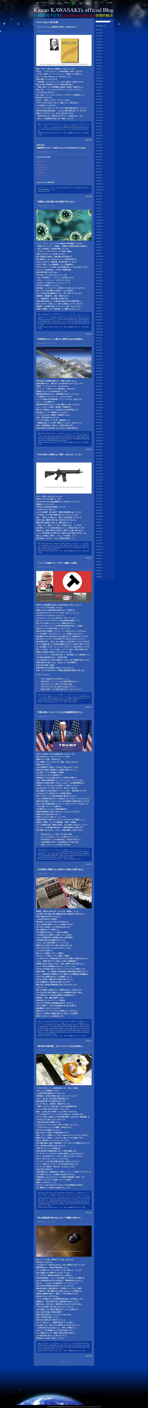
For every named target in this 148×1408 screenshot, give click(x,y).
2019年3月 (99, 211)
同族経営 (82, 1025)
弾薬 (45, 547)
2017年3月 (99, 283)
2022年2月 (99, 105)
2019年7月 (99, 199)
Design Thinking (47, 123)
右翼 (56, 853)
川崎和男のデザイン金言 (70, 187)
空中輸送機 (76, 438)
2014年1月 (99, 398)
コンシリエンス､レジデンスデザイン (78, 123)
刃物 (56, 545)
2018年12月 (99, 220)
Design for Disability (51, 3)
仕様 (53, 545)
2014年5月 (99, 386)
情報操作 (71, 319)
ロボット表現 (76, 1196)
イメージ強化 (50, 1194)
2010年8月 (99, 522)
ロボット (73, 435)
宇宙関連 (57, 437)
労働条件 (69, 1025)
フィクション (43, 1196)
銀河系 (86, 1203)
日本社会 (66, 1028)
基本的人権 (48, 319)
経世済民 (56, 323)
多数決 (67, 853)
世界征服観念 (69, 852)
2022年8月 (99, 87)
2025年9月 (99, 30)
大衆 (50, 1026)
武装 (84, 1028)
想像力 (82, 187)
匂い (59, 545)
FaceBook (44, 694)
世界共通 (47, 1198)
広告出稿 (60, 319)
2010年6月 (99, 528)
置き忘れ (60, 129)
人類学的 (58, 1198)
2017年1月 (99, 289)
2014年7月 (99, 380)
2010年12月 (99, 510)
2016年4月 (99, 317)
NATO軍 (67, 543)
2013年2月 (99, 431)
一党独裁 (63, 852)
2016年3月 (99, 320)
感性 (75, 127)
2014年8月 (99, 377)
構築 (74, 1028)
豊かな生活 (43, 440)
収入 (78, 1025)
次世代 (62, 438)
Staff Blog (66, 2)
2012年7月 (99, 453)
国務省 (53, 437)
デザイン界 (78, 125)
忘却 (72, 127)
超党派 (41, 1034)
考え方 (58, 1203)
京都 (51, 1198)
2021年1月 (99, 144)
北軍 (84, 696)
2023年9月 (99, 48)
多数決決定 (51, 698)
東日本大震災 (81, 3)
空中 (71, 438)
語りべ (50, 189)
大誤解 (59, 1026)
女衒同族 (67, 1026)
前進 (45, 437)
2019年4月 (99, 208)
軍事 (49, 440)
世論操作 (54, 318)
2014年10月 (99, 371)
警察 (39, 549)
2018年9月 (99, 229)
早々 (45, 1202)
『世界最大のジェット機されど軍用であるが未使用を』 (60, 339)
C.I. (42, 123)
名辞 (86, 1025)
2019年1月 (99, 217)
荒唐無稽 (45, 189)
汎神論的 (78, 1202)
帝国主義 (52, 1200)
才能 (86, 1026)
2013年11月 (99, 404)
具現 (48, 1025)
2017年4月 (99, 280)
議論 (79, 1032)
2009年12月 (99, 546)
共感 (52, 127)
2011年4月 (99, 498)
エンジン (69, 433)
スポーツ (67, 1023)
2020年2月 (99, 178)
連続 (51, 549)
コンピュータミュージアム (77, 1194)
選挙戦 (65, 857)
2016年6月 (99, 311)
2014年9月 (99, 374)
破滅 (73, 1030)
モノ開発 (68, 435)
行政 (73, 129)
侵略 (71, 318)
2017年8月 (99, 268)
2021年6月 (99, 129)
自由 (71, 323)
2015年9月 (99, 338)
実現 (74, 1026)
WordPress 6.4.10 (78, 1406)
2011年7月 (99, 489)
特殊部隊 (77, 547)
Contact (110, 2)
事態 (45, 1025)
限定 (87, 129)
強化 (79, 187)
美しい (65, 129)
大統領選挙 (85, 853)
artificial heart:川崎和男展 (45, 182)
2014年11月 (99, 368)
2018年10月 (99, 226)
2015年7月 (99, 344)
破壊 (70, 1030)
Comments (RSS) (96, 1406)
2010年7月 (99, 525)
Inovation (55, 123)
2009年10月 (99, 552)
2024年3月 (99, 39)
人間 (54, 1198)
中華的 (59, 318)
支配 (41, 1028)
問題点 (42, 319)
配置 (49, 1034)
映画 (48, 700)
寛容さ (56, 698)
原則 (39, 319)
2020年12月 (99, 147)
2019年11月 (99, 187)
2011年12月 (99, 474)
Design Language (59, 3)
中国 (75, 852)
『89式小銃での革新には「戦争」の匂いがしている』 (59, 454)
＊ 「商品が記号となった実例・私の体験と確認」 (54, 684)
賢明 (80, 1347)
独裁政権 (84, 321)
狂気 (78, 855)
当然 (46, 1347)
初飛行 (41, 437)
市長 (39, 1347)
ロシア (58, 852)
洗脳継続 (46, 1030)
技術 (74, 437)
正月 (65, 1202)
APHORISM (46, 191)
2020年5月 (99, 169)
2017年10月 (99, 262)
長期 (86, 323)
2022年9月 (99, 84)
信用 (81, 852)
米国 (50, 857)
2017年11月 (99, 259)
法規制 (76, 321)
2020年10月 (99, 153)
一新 (88, 1196)
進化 (61, 440)
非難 (42, 325)
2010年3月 (99, 537)
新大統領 (44, 700)
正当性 (80, 1028)
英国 (59, 857)
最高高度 (54, 438)
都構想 (84, 1347)
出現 (87, 318)
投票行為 (57, 1347)
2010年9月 (99, 519)
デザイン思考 (71, 125)
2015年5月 (99, 350)
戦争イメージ (78, 1200)
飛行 (67, 440)
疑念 (81, 855)
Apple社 (43, 850)
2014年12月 (99, 365)
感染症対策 (82, 319)
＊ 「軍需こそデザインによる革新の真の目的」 (54, 845)
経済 (41, 189)
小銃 (42, 547)
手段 (71, 437)
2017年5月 (99, 277)
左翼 (43, 855)
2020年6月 (99, 165)
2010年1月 (99, 543)
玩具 (83, 1202)
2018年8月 (99, 232)
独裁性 (80, 321)
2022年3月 (99, 102)
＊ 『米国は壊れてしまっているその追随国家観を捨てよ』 (58, 681)
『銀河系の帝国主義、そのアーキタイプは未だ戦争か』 (60, 1046)
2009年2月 (99, 576)
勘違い (45, 853)
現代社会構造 (59, 1030)
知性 (41, 857)
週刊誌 (45, 1034)
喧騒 (41, 1345)
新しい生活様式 (52, 321)
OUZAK (95, 2)
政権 (41, 321)
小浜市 (39, 855)
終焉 (85, 1030)
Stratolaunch (48, 433)
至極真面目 (52, 1032)
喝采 (62, 545)
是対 (42, 129)
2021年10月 (99, 117)
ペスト (45, 318)
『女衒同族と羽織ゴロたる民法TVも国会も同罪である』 (60, 869)
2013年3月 (99, 428)
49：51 (49, 314)
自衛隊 (83, 547)
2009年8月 (99, 558)
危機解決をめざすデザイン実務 (76, 133)
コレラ (59, 316)
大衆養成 (54, 1026)
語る (53, 189)
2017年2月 (99, 286)
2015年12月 (99, 329)
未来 (59, 438)
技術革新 (79, 127)
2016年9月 (99, 301)
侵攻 (68, 318)
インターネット (80, 314)
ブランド (84, 125)
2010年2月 (99, 540)
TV (70, 1021)
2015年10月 (99, 335)
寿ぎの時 (77, 1345)
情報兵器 (66, 319)
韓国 (69, 857)
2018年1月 (99, 253)
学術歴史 (65, 127)
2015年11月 (99, 332)
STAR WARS (60, 1193)
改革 (83, 127)
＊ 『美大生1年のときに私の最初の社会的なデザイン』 (56, 687)
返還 (84, 129)
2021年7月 (99, 126)
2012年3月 (99, 465)
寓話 (62, 187)
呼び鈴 (85, 1343)
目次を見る (89, 139)
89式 (51, 543)
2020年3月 (99, 175)
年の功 (42, 1347)
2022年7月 (99, 90)
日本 (42, 1202)
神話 (41, 1203)
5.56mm (47, 543)
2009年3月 (99, 573)
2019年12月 (99, 184)
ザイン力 (79, 694)
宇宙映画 (87, 1198)
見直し (67, 1203)
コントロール (66, 1194)
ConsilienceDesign (48, 133)
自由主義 (75, 323)
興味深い (62, 1203)
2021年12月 (99, 111)
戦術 (68, 437)
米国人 (48, 1203)
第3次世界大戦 (49, 323)
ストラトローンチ (77, 433)
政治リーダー (85, 698)
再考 (51, 1025)
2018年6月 (99, 238)
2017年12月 (99, 256)
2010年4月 (99, 534)
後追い (58, 855)
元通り (75, 318)
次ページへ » (63, 1361)
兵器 (84, 318)
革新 (39, 131)
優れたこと (47, 127)
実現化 (84, 545)
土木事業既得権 (52, 1345)
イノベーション (63, 123)
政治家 (39, 700)
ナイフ (51, 435)
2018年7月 (99, 235)
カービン (79, 543)
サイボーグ (69, 316)
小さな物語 (87, 1345)
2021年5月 (99, 132)
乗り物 (46, 545)
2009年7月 (99, 561)
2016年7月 (99, 308)
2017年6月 (99, 274)
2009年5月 (99, 567)
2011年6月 (99, 492)
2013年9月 (99, 410)
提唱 (86, 319)
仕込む (58, 187)
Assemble (46, 1021)
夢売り (47, 1026)
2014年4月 (99, 389)
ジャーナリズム (47, 1023)
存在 (83, 1198)
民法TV (41, 1030)
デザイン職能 (46, 696)
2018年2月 (99, 250)
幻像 (69, 127)
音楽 (55, 1034)
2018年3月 (99, 247)
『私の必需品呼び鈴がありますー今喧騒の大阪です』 (59, 1218)
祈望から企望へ (72, 702)
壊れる (60, 127)
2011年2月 (99, 504)
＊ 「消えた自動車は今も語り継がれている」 (53, 679)
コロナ (64, 316)
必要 (48, 547)
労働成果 (64, 1025)
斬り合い (84, 1200)
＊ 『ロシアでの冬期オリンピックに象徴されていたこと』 (58, 837)
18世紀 (43, 543)
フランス (49, 1196)
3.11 (42, 1021)
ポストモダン (67, 1343)
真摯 (67, 1030)
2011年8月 (99, 486)
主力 (62, 318)
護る (74, 1203)
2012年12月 (99, 437)
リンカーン (75, 696)
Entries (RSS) (87, 1406)
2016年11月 (99, 295)
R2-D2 (55, 1193)
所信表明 (75, 698)
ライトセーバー (62, 1196)
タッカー (85, 694)
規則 (83, 323)
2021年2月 (99, 141)
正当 (77, 1028)
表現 (80, 323)
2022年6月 (99, 93)
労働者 (74, 1025)
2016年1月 (99, 326)
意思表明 (70, 698)
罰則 (68, 323)
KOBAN (63, 543)
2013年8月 (99, 413)
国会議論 (42, 1026)
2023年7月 (99, 54)
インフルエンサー (44, 316)
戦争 (65, 437)
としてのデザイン (51, 187)
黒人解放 (75, 700)
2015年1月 (99, 362)
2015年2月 (99, 359)
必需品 (50, 1347)
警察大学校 (44, 549)
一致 (77, 435)
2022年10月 (99, 81)
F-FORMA (54, 314)
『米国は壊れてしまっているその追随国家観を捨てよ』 (60, 712)
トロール (83, 316)
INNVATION (57, 543)
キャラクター (58, 1194)
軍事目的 (53, 440)
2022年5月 (99, 96)
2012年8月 (99, 450)
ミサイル (62, 435)
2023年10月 (99, 45)
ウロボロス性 (44, 1343)
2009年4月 (99, 570)
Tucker (49, 694)
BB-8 (42, 1193)
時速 (42, 438)
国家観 (61, 853)
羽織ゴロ (43, 1032)
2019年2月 (99, 214)
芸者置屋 (58, 1032)
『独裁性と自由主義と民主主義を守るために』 (56, 202)
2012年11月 (99, 440)
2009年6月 (99, 564)
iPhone (51, 1193)
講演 (87, 547)
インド (65, 433)
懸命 (53, 1347)
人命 (50, 545)
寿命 (82, 1345)
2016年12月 (99, 292)
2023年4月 (99, 63)
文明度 (65, 855)
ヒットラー (54, 696)
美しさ (69, 129)
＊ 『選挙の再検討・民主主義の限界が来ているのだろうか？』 (59, 689)
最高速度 (49, 438)
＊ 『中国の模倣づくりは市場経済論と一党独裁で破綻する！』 (59, 839)
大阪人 (73, 1345)
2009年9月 (99, 555)
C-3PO (46, 1193)
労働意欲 (58, 1025)
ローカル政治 (74, 1343)
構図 (71, 1028)
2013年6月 (99, 419)
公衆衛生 (80, 318)
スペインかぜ (76, 316)
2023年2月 (99, 69)
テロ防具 (85, 543)
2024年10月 (99, 33)
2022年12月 (99, 75)
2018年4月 (99, 244)
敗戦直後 (57, 1028)
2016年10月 (99, 298)
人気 (78, 852)
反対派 (81, 1343)
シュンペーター (54, 125)
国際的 (65, 545)
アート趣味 (79, 1021)
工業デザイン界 (63, 698)
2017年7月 (99, 271)
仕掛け (64, 1198)
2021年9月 (99, 120)
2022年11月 (99, 78)
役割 (80, 1026)
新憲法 (62, 1028)
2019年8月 (99, 196)
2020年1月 (99, 181)
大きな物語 (60, 1345)
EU (47, 850)
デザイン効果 (63, 125)
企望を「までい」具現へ (61, 133)
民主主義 (46, 129)
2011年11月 (99, 477)
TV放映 (73, 1021)
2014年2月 (99, 395)
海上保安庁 (71, 547)
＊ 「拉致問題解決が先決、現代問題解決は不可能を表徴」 (58, 842)
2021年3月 (99, 138)
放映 (44, 1028)
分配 (54, 1025)
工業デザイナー (45, 1200)
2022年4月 (99, 99)
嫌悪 (71, 1026)
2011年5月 (99, 495)
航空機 (82, 438)
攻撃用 (83, 437)
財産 (48, 549)
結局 (52, 1203)
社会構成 (77, 1030)
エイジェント (53, 316)
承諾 (80, 698)
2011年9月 (99, 483)
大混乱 (71, 853)
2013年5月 (99, 422)
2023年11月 (99, 42)
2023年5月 (99, 60)
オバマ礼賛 (55, 850)
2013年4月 (99, 425)
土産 (77, 1198)
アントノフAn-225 (57, 433)
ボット (49, 318)
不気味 (39, 1198)
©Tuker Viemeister (42, 674)
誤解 (76, 129)
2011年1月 (99, 507)
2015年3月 (99, 356)
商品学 (56, 127)
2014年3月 (99, 392)
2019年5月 (99, 205)
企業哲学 (84, 435)
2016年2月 (99, 323)
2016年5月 (99, 314)
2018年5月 (99, 241)
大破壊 (80, 853)
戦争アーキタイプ (69, 1200)
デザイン (43, 187)
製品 (85, 438)
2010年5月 (99, 531)
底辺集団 (47, 855)
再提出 (68, 1198)
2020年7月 (99, 162)
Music (51, 1021)
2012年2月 (99, 468)
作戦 (65, 318)
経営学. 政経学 (53, 129)
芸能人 (66, 1032)
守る (80, 545)
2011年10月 (99, 480)
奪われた (76, 545)
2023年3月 (99, 66)
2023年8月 (99, 51)
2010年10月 (99, 516)
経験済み (64, 323)
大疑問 (76, 853)
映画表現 (52, 1202)
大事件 (65, 1345)
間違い (70, 700)
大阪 (69, 1345)
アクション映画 (42, 1194)
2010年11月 (99, 513)
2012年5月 (99, 459)
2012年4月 (99, 462)
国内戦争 (45, 698)
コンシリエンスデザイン (70, 694)
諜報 (76, 1032)
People (56, 1021)
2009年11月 (99, 549)
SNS (59, 314)
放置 (47, 1028)
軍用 (57, 440)
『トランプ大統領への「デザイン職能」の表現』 (57, 563)
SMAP (59, 1021)
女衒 (63, 1026)
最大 (45, 438)
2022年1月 (99, 108)
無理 (70, 1347)
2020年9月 (99, 156)
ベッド (61, 1343)
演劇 (50, 1030)
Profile (37, 2)
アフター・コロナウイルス (68, 314)
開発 (64, 440)
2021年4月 (99, 135)
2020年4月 (99, 172)
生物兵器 (42, 323)
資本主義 (80, 129)
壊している (55, 319)
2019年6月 (99, 202)
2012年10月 (99, 443)
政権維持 (45, 321)
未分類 (70, 859)
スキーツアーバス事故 (58, 1023)
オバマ (53, 694)
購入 (77, 1203)
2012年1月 (99, 471)
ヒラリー (60, 696)
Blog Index (44, 2)
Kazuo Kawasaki (88, 3)
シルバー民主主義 (53, 1343)
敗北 (62, 1347)
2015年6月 (99, 347)
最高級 (60, 547)
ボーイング (56, 435)
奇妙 (80, 1198)
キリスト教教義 (63, 850)
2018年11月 (99, 223)
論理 (73, 1347)
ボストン (55, 1196)
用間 (64, 1030)
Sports (67, 1021)
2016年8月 (99, 304)
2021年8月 (99, 123)
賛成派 (77, 1347)
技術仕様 (55, 547)
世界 (80, 435)
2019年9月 (99, 193)
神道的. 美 (45, 857)
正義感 (68, 1202)
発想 (84, 855)
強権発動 (52, 855)
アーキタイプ (85, 1193)
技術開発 (78, 437)
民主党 (61, 700)
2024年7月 (99, 36)
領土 (57, 549)
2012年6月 (99, 456)
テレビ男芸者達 (80, 1023)
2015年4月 (99, 353)
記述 (70, 1032)
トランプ (79, 850)
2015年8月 (99, 341)
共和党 (80, 696)
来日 (51, 700)
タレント (72, 1023)
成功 (62, 437)
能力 (47, 1032)
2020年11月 (99, 150)
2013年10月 (99, 407)
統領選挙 (65, 700)
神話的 (44, 1203)
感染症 (76, 319)
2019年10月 (99, 190)
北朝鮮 (49, 853)
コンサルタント (72, 850)
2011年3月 (99, 501)
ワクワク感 (84, 1196)
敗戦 (53, 1028)
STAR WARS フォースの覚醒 (73, 1193)
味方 (41, 698)
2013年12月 (99, 401)
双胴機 (48, 437)
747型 (42, 433)
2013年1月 (99, 434)
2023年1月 (99, 72)
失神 (69, 545)
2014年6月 (99, 383)
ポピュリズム (45, 852)
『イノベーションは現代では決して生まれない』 (57, 27)
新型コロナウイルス (62, 321)
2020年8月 (99, 159)
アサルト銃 (73, 543)
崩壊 (77, 1026)
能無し (55, 857)
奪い (72, 545)
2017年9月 (99, 265)
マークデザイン (67, 696)
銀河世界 (81, 1203)
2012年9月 (99, 447)
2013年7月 (99, 416)
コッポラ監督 (59, 694)
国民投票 (45, 1345)
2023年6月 (99, 57)
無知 (53, 1030)
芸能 (62, 1032)
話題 (73, 1032)
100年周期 (44, 314)
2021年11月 (99, 114)
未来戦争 (60, 1202)
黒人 (72, 857)
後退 (61, 855)
